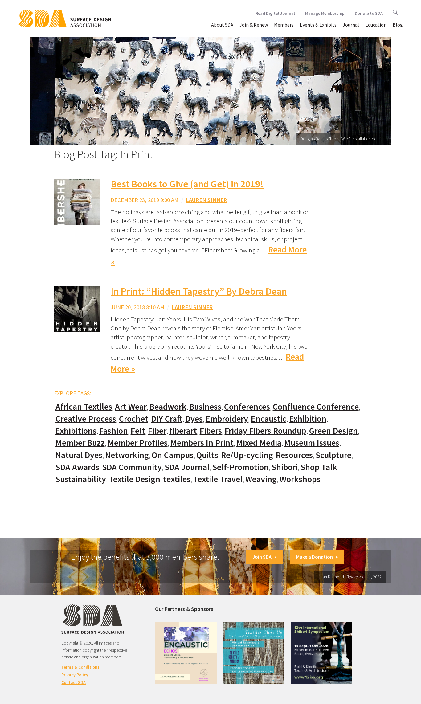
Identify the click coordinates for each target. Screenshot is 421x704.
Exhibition (307, 418)
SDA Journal (187, 467)
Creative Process (85, 418)
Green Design (333, 430)
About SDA (222, 25)
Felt (138, 430)
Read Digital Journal (275, 13)
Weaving (261, 479)
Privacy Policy (74, 674)
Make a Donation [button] (314, 557)
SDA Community (132, 467)
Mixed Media (258, 442)
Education (375, 25)
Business (205, 406)
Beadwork (167, 406)
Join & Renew (253, 25)
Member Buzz (80, 442)
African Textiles (83, 406)
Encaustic (268, 418)
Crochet (133, 418)
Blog (398, 25)
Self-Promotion (240, 467)
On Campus (173, 455)
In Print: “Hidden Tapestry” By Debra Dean (199, 291)
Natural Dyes (78, 455)
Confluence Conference (316, 406)
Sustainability (80, 479)
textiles (176, 479)
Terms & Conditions (80, 667)
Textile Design (134, 479)
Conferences (247, 406)
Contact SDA (73, 682)
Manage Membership (325, 13)
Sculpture (333, 455)
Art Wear (131, 406)
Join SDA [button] (262, 557)
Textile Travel (218, 479)
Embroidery (227, 418)
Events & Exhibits (318, 25)
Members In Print (202, 442)
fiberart (183, 430)
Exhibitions (75, 430)
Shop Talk (318, 467)
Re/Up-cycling (247, 455)
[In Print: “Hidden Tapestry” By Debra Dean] (77, 309)
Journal (351, 25)
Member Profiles (138, 442)
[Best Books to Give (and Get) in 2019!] (77, 201)
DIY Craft (166, 418)
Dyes (194, 418)
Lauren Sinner (206, 199)
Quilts (207, 455)
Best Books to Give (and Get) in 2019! (187, 184)
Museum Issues (311, 442)
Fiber (157, 430)
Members (284, 25)
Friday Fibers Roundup (265, 430)
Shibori (285, 467)
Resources (294, 455)
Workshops (300, 479)
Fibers (211, 430)
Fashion (113, 430)
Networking (127, 455)
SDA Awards (77, 467)
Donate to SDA (369, 13)
